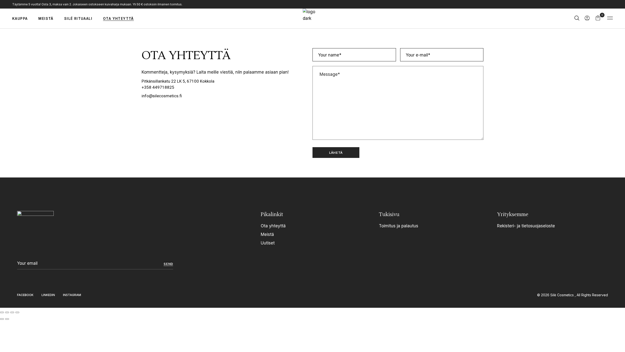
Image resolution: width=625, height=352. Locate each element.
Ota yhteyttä (273, 225)
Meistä (267, 234)
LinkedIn (48, 295)
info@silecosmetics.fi (162, 95)
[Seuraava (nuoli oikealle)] (7, 319)
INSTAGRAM (72, 295)
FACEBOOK (25, 295)
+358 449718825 (158, 87)
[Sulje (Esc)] (17, 312)
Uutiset (268, 243)
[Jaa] (12, 312)
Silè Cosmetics (562, 295)
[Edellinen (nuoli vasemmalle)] (2, 319)
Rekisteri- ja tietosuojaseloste (526, 225)
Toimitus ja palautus (398, 225)
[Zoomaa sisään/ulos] (2, 312)
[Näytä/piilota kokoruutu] (7, 312)
